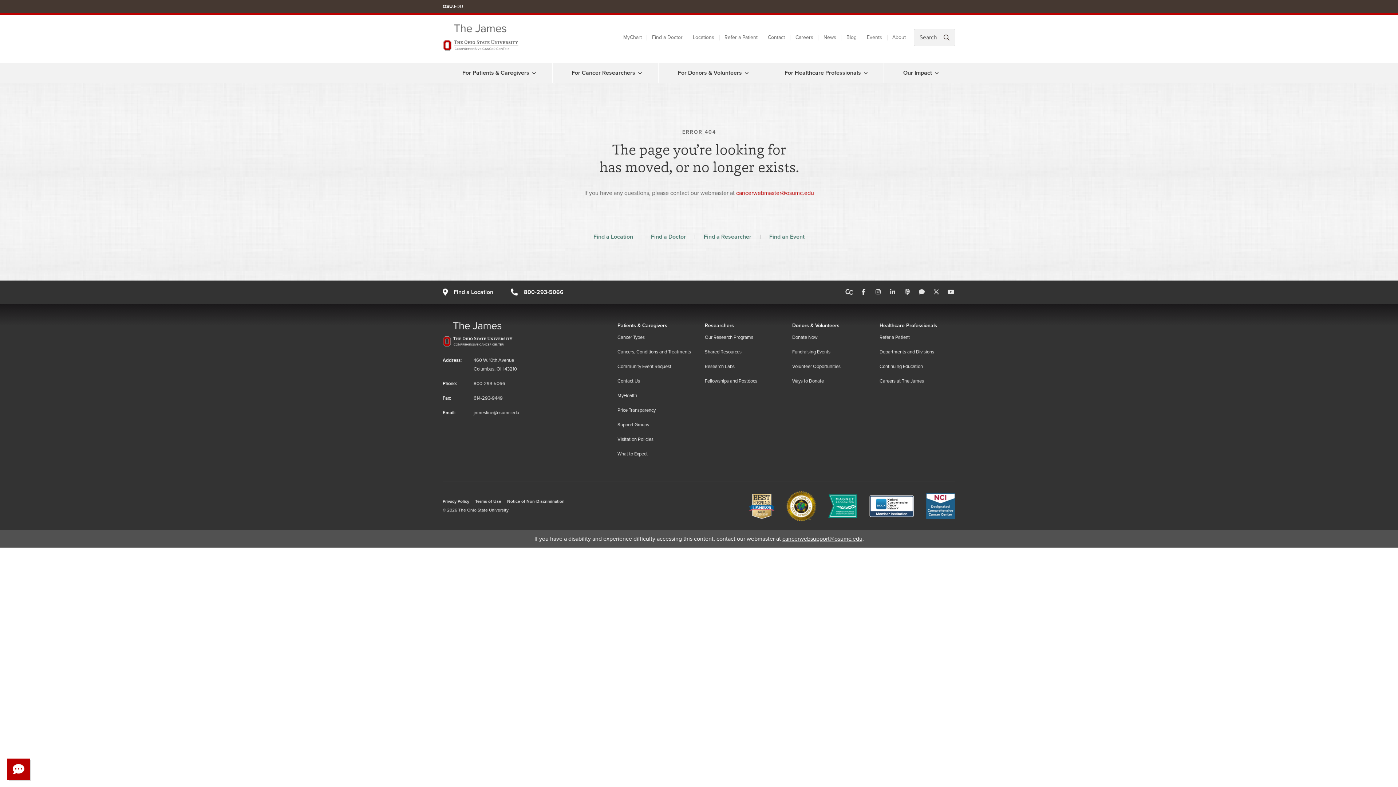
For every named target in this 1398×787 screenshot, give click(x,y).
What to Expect (632, 454)
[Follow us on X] (936, 292)
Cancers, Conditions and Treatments (654, 352)
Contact (776, 37)
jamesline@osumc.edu (496, 413)
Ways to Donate (808, 381)
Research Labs (720, 366)
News (830, 37)
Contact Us (628, 381)
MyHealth (627, 396)
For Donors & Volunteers (710, 73)
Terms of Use (488, 501)
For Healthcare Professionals (823, 73)
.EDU (453, 6)
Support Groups (633, 425)
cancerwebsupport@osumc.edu (822, 539)
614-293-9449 (488, 398)
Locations (703, 37)
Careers (804, 37)
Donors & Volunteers (816, 325)
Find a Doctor (667, 37)
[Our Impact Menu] (936, 73)
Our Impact (917, 73)
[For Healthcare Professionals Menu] (865, 73)
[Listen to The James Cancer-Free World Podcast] (907, 292)
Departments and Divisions (907, 352)
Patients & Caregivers (642, 325)
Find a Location (613, 236)
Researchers (719, 325)
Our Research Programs (729, 337)
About (899, 37)
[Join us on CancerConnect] (849, 292)
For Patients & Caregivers (495, 73)
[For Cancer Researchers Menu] (640, 73)
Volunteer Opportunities (816, 366)
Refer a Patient (741, 37)
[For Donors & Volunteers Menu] (746, 73)
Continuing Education (901, 366)
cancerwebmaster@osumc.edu (775, 193)
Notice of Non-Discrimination (536, 501)
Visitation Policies (635, 439)
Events (874, 37)
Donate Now (805, 337)
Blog (851, 37)
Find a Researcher (727, 236)
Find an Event (787, 236)
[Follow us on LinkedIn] (892, 292)
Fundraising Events (811, 352)
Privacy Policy (456, 501)
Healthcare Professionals (908, 325)
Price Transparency (636, 410)
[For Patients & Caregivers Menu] (534, 73)
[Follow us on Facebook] (863, 292)
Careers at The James (902, 381)
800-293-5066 (543, 292)
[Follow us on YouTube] (951, 292)
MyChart (632, 37)
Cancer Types (631, 337)
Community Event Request (644, 366)
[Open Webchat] (18, 769)
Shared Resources (723, 352)
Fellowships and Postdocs (731, 381)
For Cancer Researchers (603, 73)
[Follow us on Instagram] (878, 292)
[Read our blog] (922, 292)
